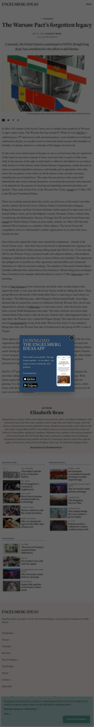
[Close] (71, 338)
